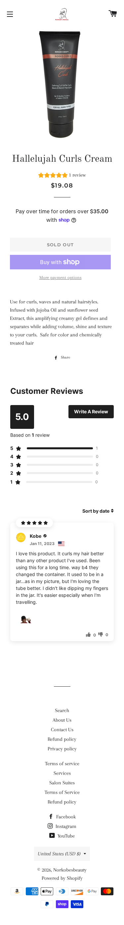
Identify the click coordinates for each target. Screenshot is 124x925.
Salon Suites (62, 783)
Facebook (65, 817)
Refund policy (62, 739)
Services (62, 773)
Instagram (65, 826)
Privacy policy (62, 749)
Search (62, 710)
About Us (62, 720)
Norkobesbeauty (70, 870)
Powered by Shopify (62, 878)
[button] (62, 176)
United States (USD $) (59, 854)
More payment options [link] (60, 277)
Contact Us (62, 730)
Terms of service (62, 764)
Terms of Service (62, 792)
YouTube (65, 836)
